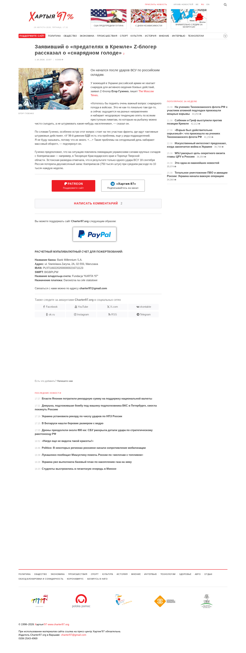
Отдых (208, 574)
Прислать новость (156, 4)
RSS (114, 314)
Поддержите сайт (73, 185)
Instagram (83, 314)
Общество (70, 36)
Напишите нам (65, 381)
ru (202, 4)
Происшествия (107, 36)
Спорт (124, 36)
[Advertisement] (90, 350)
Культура (136, 36)
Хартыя (51, 16)
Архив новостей (183, 4)
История (150, 36)
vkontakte (145, 306)
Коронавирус (75, 579)
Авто (198, 574)
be (197, 4)
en (208, 4)
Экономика (87, 36)
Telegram (145, 314)
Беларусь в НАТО (97, 579)
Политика (54, 36)
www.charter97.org (58, 624)
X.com (114, 306)
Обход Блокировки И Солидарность (41, 579)
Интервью (178, 36)
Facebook (52, 306)
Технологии (196, 36)
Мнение (164, 36)
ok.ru (52, 314)
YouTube (83, 306)
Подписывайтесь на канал (122, 185)
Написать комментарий (98, 203)
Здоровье (185, 574)
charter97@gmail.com (73, 634)
